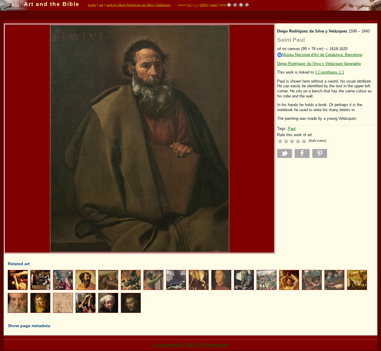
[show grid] (235, 5)
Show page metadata (29, 325)
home (92, 5)
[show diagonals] (229, 5)
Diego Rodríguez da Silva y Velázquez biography (319, 63)
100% (204, 5)
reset (213, 5)
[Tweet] (284, 153)
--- (195, 5)
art (101, 5)
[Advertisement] (326, 204)
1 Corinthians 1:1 (329, 72)
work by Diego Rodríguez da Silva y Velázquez (139, 5)
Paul (292, 128)
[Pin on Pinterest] (319, 153)
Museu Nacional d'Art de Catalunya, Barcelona (322, 54)
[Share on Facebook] (302, 153)
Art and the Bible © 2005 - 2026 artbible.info (190, 345)
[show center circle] (241, 5)
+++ (189, 5)
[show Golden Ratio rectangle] (247, 5)
